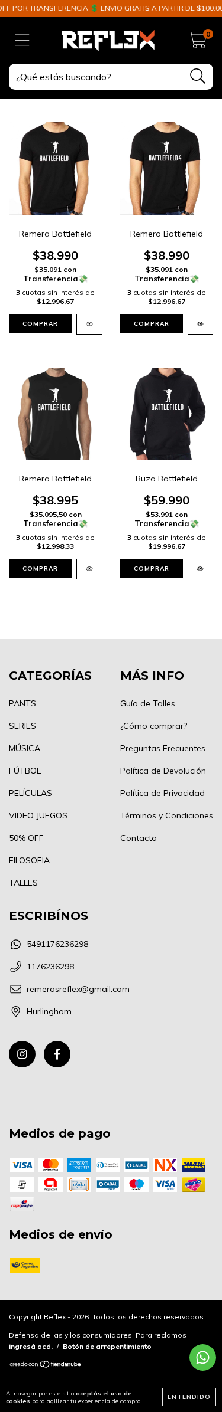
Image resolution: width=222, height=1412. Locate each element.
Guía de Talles (147, 703)
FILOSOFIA (29, 860)
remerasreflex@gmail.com (78, 989)
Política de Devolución (163, 770)
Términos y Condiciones (166, 815)
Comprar (40, 323)
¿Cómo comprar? (153, 725)
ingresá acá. (31, 1346)
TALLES (23, 882)
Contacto (138, 838)
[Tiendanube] (46, 1365)
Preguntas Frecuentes (162, 748)
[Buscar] (198, 76)
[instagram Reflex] (22, 1054)
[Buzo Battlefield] (201, 569)
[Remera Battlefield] (89, 324)
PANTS (22, 703)
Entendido (189, 1397)
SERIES (22, 725)
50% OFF (26, 838)
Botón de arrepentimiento (107, 1346)
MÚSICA (24, 748)
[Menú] (22, 40)
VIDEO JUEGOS (38, 815)
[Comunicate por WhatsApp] (202, 1357)
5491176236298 (57, 944)
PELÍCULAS (30, 793)
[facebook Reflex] (57, 1054)
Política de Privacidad (162, 793)
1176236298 (50, 966)
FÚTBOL (25, 770)
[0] (197, 43)
